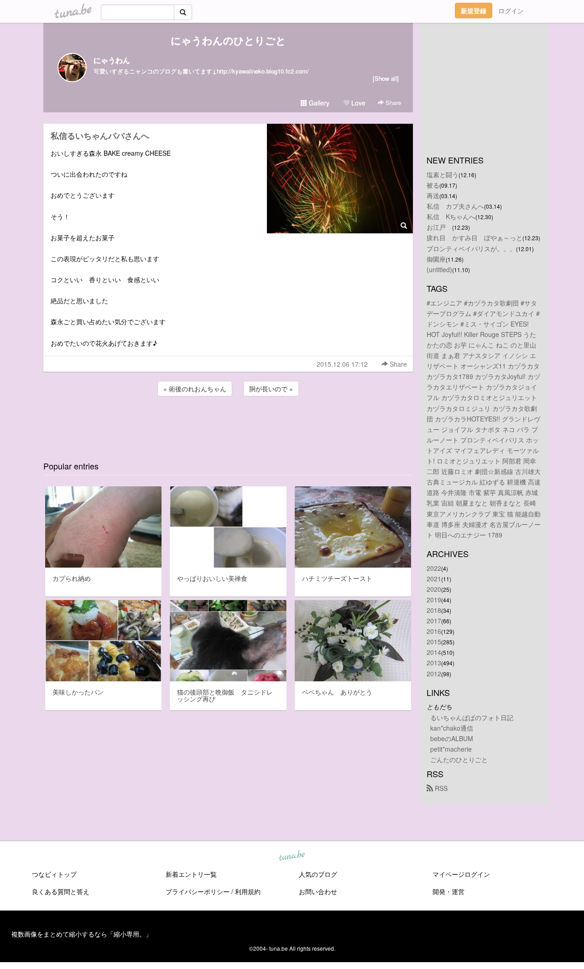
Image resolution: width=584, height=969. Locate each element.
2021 (434, 578)
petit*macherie (451, 748)
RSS (440, 788)
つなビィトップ (54, 874)
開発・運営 (448, 891)
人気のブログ (318, 874)
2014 (434, 652)
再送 (433, 195)
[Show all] (386, 78)
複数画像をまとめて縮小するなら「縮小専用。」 (81, 933)
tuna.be (291, 856)
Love (357, 102)
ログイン (511, 10)
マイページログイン (461, 874)
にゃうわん (112, 60)
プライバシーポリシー (197, 891)
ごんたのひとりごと (459, 759)
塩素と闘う (443, 174)
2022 (434, 568)
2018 (434, 610)
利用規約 (248, 891)
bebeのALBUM (451, 738)
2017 (434, 620)
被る (433, 185)
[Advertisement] (228, 422)
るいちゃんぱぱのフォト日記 (471, 717)
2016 (434, 631)
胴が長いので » (271, 388)
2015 (434, 641)
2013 (434, 662)
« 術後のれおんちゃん (194, 388)
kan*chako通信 (451, 727)
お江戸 (439, 227)
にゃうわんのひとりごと (228, 40)
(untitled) (439, 269)
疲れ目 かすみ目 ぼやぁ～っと (474, 237)
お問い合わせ (318, 891)
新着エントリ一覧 (191, 874)
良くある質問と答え (60, 891)
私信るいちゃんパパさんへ (104, 136)
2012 (434, 673)
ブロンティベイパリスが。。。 (471, 248)
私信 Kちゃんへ (451, 216)
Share (392, 102)
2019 (434, 599)
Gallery (318, 102)
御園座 (436, 258)
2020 (434, 589)
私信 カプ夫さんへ (455, 206)
